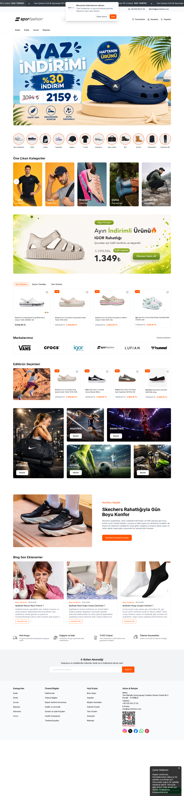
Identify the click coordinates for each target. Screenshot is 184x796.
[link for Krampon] (98, 140)
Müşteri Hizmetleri (94, 702)
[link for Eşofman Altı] (165, 140)
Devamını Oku (22, 621)
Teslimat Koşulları (52, 720)
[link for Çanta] (45, 140)
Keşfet (22, 472)
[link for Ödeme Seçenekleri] (152, 638)
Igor (137, 317)
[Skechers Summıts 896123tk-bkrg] (157, 377)
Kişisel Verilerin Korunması (55, 702)
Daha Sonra (102, 16)
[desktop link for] (92, 80)
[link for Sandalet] (58, 140)
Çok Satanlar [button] (21, 284)
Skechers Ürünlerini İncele (117, 538)
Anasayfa (91, 716)
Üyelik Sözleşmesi (52, 716)
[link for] (92, 244)
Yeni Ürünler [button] (56, 284)
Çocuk (36, 30)
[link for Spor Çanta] (112, 140)
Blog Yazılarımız (21, 602)
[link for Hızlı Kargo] (31, 638)
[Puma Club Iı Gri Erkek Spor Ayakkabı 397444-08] (127, 377)
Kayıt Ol (128, 669)
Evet (113, 16)
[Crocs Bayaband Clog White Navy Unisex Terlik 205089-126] (31, 302)
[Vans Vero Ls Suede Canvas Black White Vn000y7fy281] (97, 377)
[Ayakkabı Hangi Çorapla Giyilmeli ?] (146, 580)
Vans (87, 390)
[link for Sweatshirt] (152, 140)
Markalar (90, 720)
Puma (117, 390)
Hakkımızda (50, 693)
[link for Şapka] (72, 140)
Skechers (149, 390)
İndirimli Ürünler (93, 707)
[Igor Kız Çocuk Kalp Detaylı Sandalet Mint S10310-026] (152, 302)
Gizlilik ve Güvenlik (52, 707)
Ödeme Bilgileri (51, 698)
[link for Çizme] (138, 140)
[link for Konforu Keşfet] (52, 520)
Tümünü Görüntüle (163, 338)
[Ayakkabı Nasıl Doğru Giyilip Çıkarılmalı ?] (92, 580)
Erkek (26, 30)
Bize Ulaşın (91, 693)
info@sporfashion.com (131, 709)
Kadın (17, 30)
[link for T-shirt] (85, 140)
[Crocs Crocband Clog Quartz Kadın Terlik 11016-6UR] (71, 302)
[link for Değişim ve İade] (72, 638)
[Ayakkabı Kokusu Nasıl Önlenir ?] (38, 580)
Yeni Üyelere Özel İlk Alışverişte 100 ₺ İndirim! (59, 3)
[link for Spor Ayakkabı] (18, 140)
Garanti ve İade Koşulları (55, 711)
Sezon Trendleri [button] (39, 284)
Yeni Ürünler (92, 711)
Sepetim (90, 698)
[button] (16, 181)
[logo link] (28, 19)
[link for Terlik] (32, 140)
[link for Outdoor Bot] (156, 184)
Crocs (17, 317)
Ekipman (46, 30)
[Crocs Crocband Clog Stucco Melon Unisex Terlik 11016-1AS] (112, 302)
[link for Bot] (125, 140)
